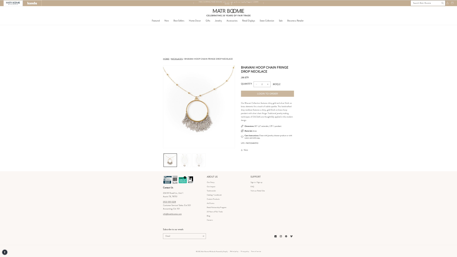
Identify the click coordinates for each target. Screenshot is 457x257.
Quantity (246, 83)
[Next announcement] (263, 3)
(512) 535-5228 (169, 201)
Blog (208, 216)
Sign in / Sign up (256, 182)
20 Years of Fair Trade (215, 211)
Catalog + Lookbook (214, 195)
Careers (210, 220)
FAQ (252, 186)
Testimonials (211, 191)
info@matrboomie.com (172, 214)
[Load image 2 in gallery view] (184, 160)
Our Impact (211, 186)
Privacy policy (245, 251)
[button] (5, 252)
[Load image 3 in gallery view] (199, 160)
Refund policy (234, 251)
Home (166, 59)
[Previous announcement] (193, 3)
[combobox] (428, 3)
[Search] (442, 3)
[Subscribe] (203, 236)
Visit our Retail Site (258, 191)
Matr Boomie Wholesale (208, 251)
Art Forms (210, 203)
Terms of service (256, 251)
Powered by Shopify (222, 251)
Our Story (210, 182)
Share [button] (246, 150)
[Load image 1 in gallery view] (170, 160)
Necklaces (177, 59)
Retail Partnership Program (216, 207)
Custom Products (213, 199)
